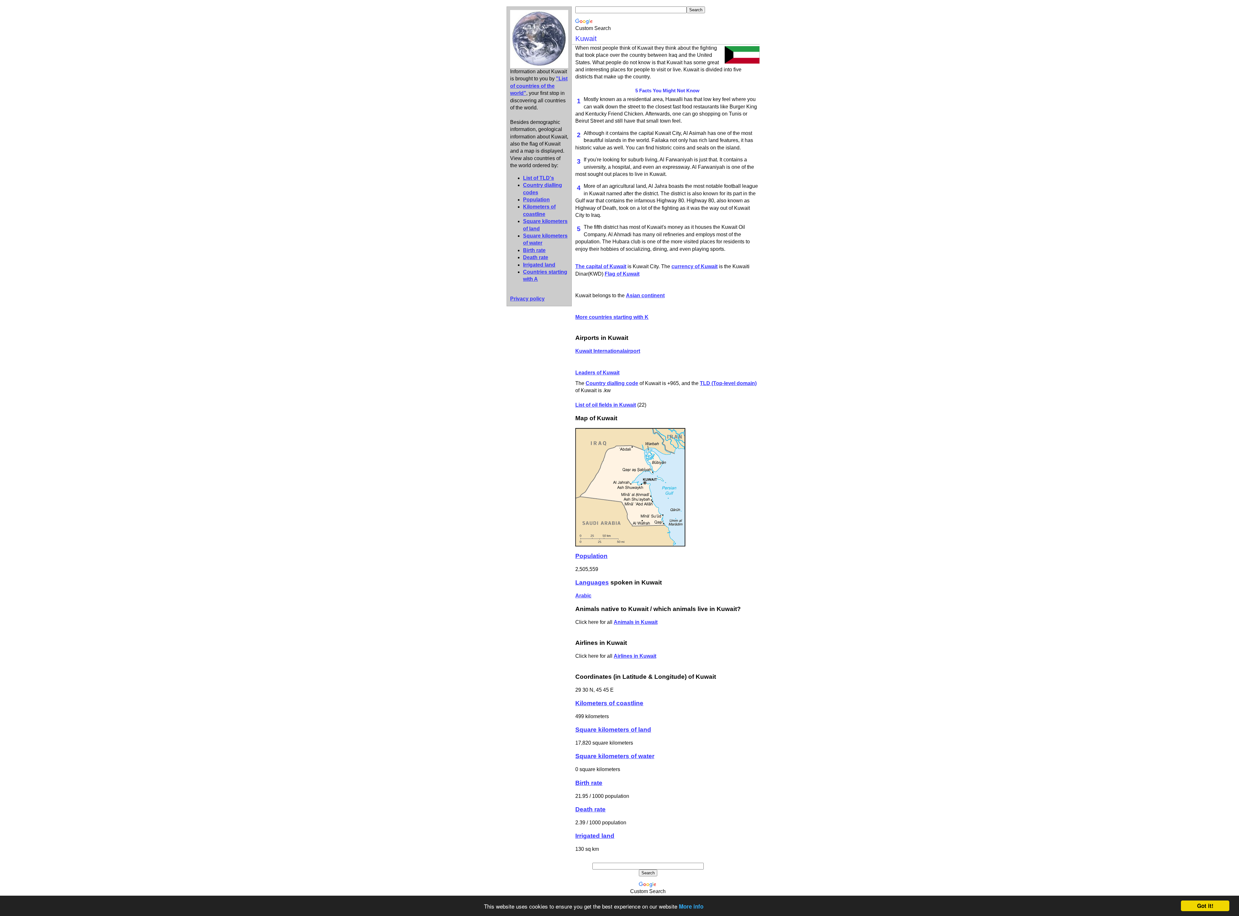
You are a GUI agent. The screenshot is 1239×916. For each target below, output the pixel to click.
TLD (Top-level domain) (728, 383)
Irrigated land (539, 265)
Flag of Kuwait (622, 274)
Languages (592, 582)
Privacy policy (527, 298)
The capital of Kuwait (600, 266)
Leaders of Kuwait (597, 372)
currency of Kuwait (694, 266)
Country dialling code (612, 383)
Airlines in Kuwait (635, 656)
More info (691, 906)
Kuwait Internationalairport (607, 351)
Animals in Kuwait (636, 622)
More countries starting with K (612, 317)
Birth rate (534, 250)
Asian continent (645, 295)
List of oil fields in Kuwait (605, 405)
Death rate (535, 257)
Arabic (583, 595)
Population (536, 199)
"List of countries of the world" (539, 86)
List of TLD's (538, 178)
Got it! (1205, 906)
